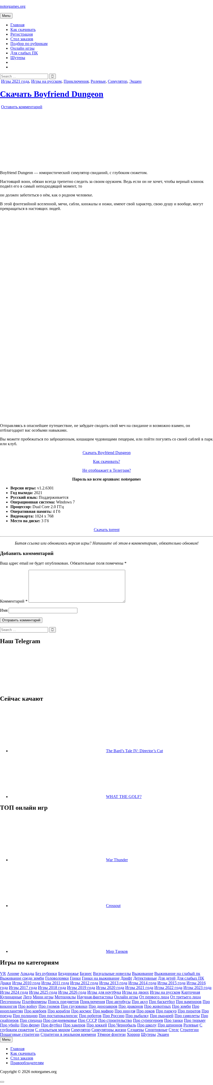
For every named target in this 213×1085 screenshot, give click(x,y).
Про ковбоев (35, 1011)
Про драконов (130, 1006)
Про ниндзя (125, 1011)
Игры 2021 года (15, 81)
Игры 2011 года (55, 983)
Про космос (81, 1011)
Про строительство (115, 1020)
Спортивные (156, 1029)
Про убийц (9, 1025)
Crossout (113, 905)
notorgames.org (12, 6)
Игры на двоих (135, 992)
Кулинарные (11, 997)
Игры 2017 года (23, 987)
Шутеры (17, 57)
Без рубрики (46, 973)
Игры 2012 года (84, 983)
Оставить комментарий (21, 107)
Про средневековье (60, 1020)
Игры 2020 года (110, 987)
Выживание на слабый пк (177, 973)
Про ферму (30, 1025)
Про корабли (59, 1011)
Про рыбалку (137, 1015)
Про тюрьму (195, 1020)
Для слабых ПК (24, 53)
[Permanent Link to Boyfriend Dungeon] (59, 164)
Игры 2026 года (72, 992)
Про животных (157, 1006)
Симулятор (117, 81)
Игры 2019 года (81, 987)
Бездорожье (68, 973)
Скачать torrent (106, 529)
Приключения (76, 81)
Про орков (145, 1011)
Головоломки (57, 978)
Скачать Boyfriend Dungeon (51, 94)
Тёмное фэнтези (111, 1034)
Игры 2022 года (168, 987)
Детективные (145, 978)
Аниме (13, 973)
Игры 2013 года (113, 983)
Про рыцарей (162, 1015)
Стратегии (189, 1029)
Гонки (75, 978)
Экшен (135, 81)
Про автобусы (118, 1001)
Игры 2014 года (142, 983)
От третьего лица (185, 997)
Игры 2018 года (52, 987)
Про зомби (181, 1006)
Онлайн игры (22, 48)
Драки (5, 983)
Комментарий (14, 601)
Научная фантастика (95, 997)
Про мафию (103, 1011)
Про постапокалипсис (58, 1015)
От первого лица (154, 997)
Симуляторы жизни (108, 1029)
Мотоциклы (65, 997)
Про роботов (90, 1015)
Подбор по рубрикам (29, 43)
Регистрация (21, 34)
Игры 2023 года (197, 987)
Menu (6, 16)
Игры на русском (46, 81)
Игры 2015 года (171, 983)
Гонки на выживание (100, 978)
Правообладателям (27, 1063)
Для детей (167, 978)
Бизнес (86, 973)
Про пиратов (189, 1011)
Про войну (27, 1006)
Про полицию (25, 1015)
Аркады (27, 973)
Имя (4, 610)
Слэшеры (135, 1029)
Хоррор (133, 1034)
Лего (27, 997)
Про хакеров (74, 1025)
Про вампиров (189, 1001)
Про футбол (51, 1025)
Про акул (140, 1001)
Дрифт (126, 978)
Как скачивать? (106, 461)
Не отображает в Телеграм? (106, 470)
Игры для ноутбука (104, 992)
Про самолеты (187, 1015)
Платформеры (34, 1001)
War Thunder (117, 860)
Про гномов (49, 1006)
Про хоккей (96, 1025)
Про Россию (113, 1015)
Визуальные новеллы (112, 973)
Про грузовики (74, 1006)
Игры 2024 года (14, 992)
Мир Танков (117, 951)
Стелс (174, 1029)
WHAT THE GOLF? (124, 796)
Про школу (147, 1025)
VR (3, 973)
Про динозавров (103, 1006)
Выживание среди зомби (22, 978)
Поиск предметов (63, 1001)
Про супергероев (148, 1020)
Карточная (190, 992)
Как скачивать (23, 29)
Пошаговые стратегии (19, 1034)
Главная (17, 25)
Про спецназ (31, 1020)
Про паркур (166, 1011)
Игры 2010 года (26, 983)
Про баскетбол (162, 1001)
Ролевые (98, 81)
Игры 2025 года (43, 992)
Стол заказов (21, 39)
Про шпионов (170, 1025)
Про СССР (87, 1020)
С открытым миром (52, 1029)
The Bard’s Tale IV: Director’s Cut (134, 751)
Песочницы (10, 1001)
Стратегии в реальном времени (68, 1034)
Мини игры (43, 997)
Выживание (142, 973)
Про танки (173, 1020)
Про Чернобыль (122, 1025)
